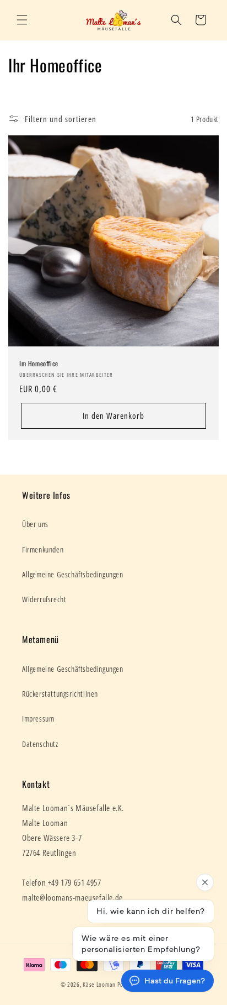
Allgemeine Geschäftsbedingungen (72, 574)
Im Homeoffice (38, 363)
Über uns (35, 524)
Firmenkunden (42, 549)
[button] (22, 20)
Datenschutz (40, 744)
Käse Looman (99, 984)
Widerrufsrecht (44, 599)
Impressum (38, 718)
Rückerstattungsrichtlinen (60, 693)
